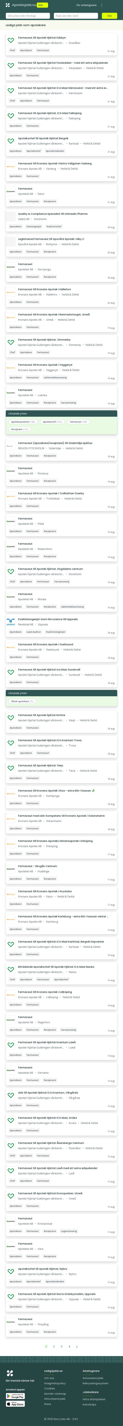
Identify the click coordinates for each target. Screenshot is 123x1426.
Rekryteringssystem (95, 1383)
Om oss (49, 1378)
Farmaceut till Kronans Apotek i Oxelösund (45, 644)
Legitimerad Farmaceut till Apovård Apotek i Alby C (51, 239)
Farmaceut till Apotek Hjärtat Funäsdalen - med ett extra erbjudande (63, 63)
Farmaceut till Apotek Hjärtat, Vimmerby (44, 340)
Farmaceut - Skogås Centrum (37, 866)
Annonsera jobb (93, 1378)
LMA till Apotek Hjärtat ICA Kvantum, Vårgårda (48, 1093)
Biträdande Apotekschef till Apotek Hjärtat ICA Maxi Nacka (56, 967)
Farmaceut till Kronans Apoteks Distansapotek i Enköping (55, 841)
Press (47, 1404)
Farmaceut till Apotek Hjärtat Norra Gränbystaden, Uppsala (56, 1294)
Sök (109, 16)
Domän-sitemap (55, 1394)
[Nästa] (77, 1346)
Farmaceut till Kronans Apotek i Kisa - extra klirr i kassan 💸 (56, 790)
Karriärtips (89, 1404)
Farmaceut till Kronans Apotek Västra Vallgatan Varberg (55, 163)
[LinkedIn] (14, 1419)
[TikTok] (27, 1419)
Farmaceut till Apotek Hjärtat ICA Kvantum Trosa (50, 740)
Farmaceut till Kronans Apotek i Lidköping (45, 992)
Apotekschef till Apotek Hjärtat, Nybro (42, 1269)
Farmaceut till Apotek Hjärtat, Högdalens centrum (50, 569)
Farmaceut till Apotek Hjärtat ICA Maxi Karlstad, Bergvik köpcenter (61, 941)
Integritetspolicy (55, 1383)
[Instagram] (8, 1419)
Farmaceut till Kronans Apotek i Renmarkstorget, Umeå (54, 314)
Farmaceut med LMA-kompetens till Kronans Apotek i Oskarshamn (61, 816)
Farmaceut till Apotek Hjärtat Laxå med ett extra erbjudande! (57, 1168)
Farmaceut (25, 189)
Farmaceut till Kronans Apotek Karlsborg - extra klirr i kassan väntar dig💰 (63, 916)
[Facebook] (21, 1419)
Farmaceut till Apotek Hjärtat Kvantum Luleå (47, 1042)
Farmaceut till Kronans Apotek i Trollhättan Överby (51, 493)
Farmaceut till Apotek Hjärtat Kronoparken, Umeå (50, 1193)
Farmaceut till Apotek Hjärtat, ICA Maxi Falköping (50, 113)
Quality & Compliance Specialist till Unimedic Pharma (52, 214)
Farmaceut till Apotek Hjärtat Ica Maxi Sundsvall (49, 669)
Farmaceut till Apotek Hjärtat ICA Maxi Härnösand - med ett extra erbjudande (63, 88)
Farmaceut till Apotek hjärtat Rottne (41, 715)
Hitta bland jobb (54, 1399)
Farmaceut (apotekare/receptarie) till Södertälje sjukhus (55, 443)
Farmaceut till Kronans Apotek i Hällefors (44, 289)
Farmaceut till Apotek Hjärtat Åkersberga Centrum (51, 1143)
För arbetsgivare (87, 5)
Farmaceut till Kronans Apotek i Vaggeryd (45, 365)
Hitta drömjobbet (94, 1399)
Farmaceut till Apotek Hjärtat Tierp (40, 765)
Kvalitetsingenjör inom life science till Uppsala (48, 619)
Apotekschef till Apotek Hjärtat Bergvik (43, 138)
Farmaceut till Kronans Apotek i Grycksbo (45, 891)
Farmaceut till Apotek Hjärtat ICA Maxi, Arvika (47, 1118)
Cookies (49, 1388)
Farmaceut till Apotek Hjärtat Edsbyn (42, 38)
